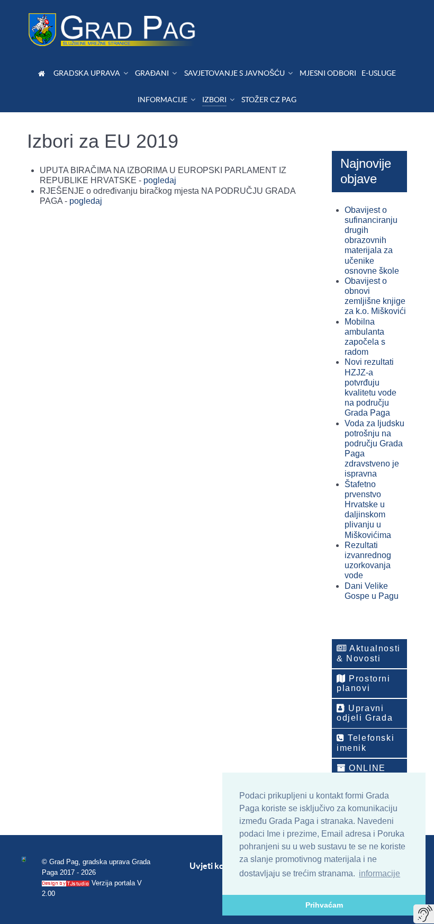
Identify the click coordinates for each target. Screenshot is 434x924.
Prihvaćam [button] (324, 905)
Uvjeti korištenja (221, 866)
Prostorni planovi (364, 683)
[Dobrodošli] (43, 73)
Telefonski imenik (365, 742)
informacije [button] (379, 873)
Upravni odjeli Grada (365, 713)
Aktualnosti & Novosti (369, 653)
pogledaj (159, 180)
